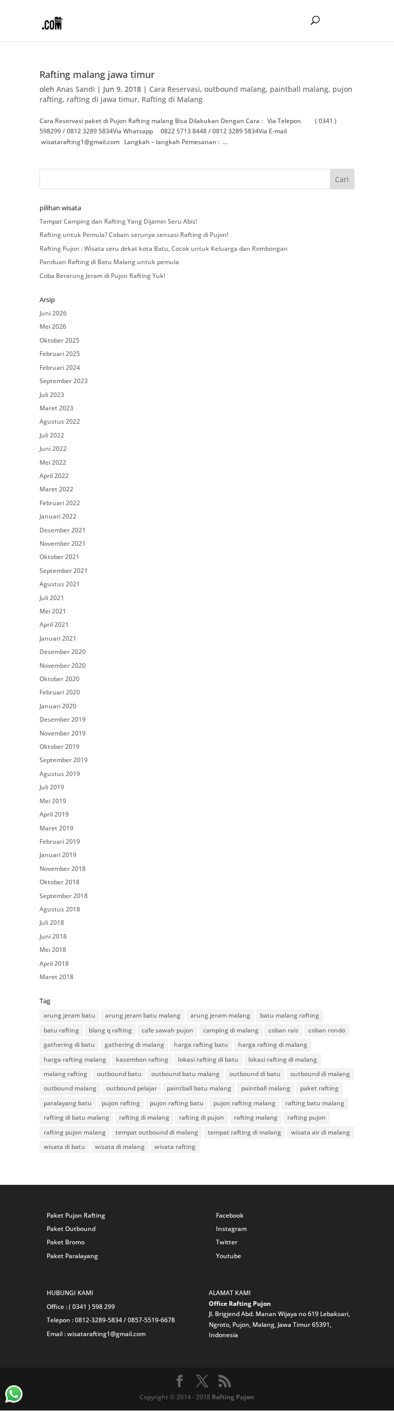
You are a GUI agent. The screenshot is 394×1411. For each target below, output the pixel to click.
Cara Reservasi (174, 89)
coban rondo (326, 1030)
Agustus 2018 (60, 909)
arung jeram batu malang (143, 1015)
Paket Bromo (66, 1242)
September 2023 (64, 380)
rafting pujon (306, 1117)
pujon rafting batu (177, 1103)
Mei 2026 (53, 326)
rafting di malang (144, 1117)
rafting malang (256, 1117)
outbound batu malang (185, 1073)
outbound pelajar (131, 1088)
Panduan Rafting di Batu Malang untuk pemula (109, 261)
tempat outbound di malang (156, 1132)
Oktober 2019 (60, 746)
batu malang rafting (289, 1015)
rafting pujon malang (75, 1132)
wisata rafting (174, 1146)
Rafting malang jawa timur (97, 74)
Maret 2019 (56, 828)
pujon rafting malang (244, 1103)
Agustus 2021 (60, 584)
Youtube (228, 1255)
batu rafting (61, 1030)
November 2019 (63, 733)
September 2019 (64, 760)
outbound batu (119, 1073)
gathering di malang (134, 1044)
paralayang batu (68, 1103)
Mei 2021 (53, 611)
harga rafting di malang (272, 1044)
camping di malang (231, 1030)
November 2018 (63, 868)
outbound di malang (320, 1073)
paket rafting (319, 1088)
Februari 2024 (60, 367)
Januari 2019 (58, 854)
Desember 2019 (63, 719)
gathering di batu (69, 1044)
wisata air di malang (320, 1132)
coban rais (283, 1030)
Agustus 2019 (60, 773)
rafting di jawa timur (102, 99)
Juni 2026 (53, 313)
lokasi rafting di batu (208, 1059)
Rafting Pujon (233, 1397)
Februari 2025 (60, 353)
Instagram (231, 1228)
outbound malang (235, 89)
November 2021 (63, 543)
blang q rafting (110, 1030)
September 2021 (64, 570)
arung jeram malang (220, 1015)
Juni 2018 (53, 936)
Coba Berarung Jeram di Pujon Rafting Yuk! (102, 275)
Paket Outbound (71, 1228)
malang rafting (65, 1073)
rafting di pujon (201, 1117)
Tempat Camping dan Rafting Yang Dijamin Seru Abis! (118, 221)
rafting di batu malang (76, 1117)
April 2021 (54, 624)
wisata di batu (64, 1146)
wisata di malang (120, 1146)
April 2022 (54, 475)
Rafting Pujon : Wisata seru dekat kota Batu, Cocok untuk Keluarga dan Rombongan (164, 248)
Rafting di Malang (172, 99)
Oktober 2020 (60, 678)
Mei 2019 (53, 801)
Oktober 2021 (60, 556)
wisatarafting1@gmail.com (106, 1333)
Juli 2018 (52, 922)
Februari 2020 (60, 692)
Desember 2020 (63, 651)
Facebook (230, 1215)
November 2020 (63, 665)
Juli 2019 (52, 787)
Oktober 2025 (60, 340)
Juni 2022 (53, 448)
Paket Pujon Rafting (76, 1215)
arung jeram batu (69, 1015)
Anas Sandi (75, 89)
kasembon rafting (142, 1059)
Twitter (227, 1242)
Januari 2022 (58, 516)
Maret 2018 (56, 976)
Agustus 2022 (60, 421)
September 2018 (64, 895)
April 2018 (54, 963)
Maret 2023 (56, 408)
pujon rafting (121, 1103)
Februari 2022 (60, 503)
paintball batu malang (199, 1088)
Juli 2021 (52, 597)
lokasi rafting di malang (282, 1059)
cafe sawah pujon (167, 1030)
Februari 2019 (60, 841)
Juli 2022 (52, 435)
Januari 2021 (58, 638)
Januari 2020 (58, 706)
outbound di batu (255, 1073)
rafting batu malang (314, 1103)
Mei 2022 (53, 462)
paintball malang (299, 89)
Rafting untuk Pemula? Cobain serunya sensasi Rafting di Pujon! (134, 234)
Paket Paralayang (72, 1255)
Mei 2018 (53, 949)
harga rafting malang (75, 1059)
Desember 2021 (63, 530)
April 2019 (54, 814)
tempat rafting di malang (244, 1132)
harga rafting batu (201, 1044)
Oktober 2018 (60, 882)
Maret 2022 (56, 489)
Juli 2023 (52, 394)
